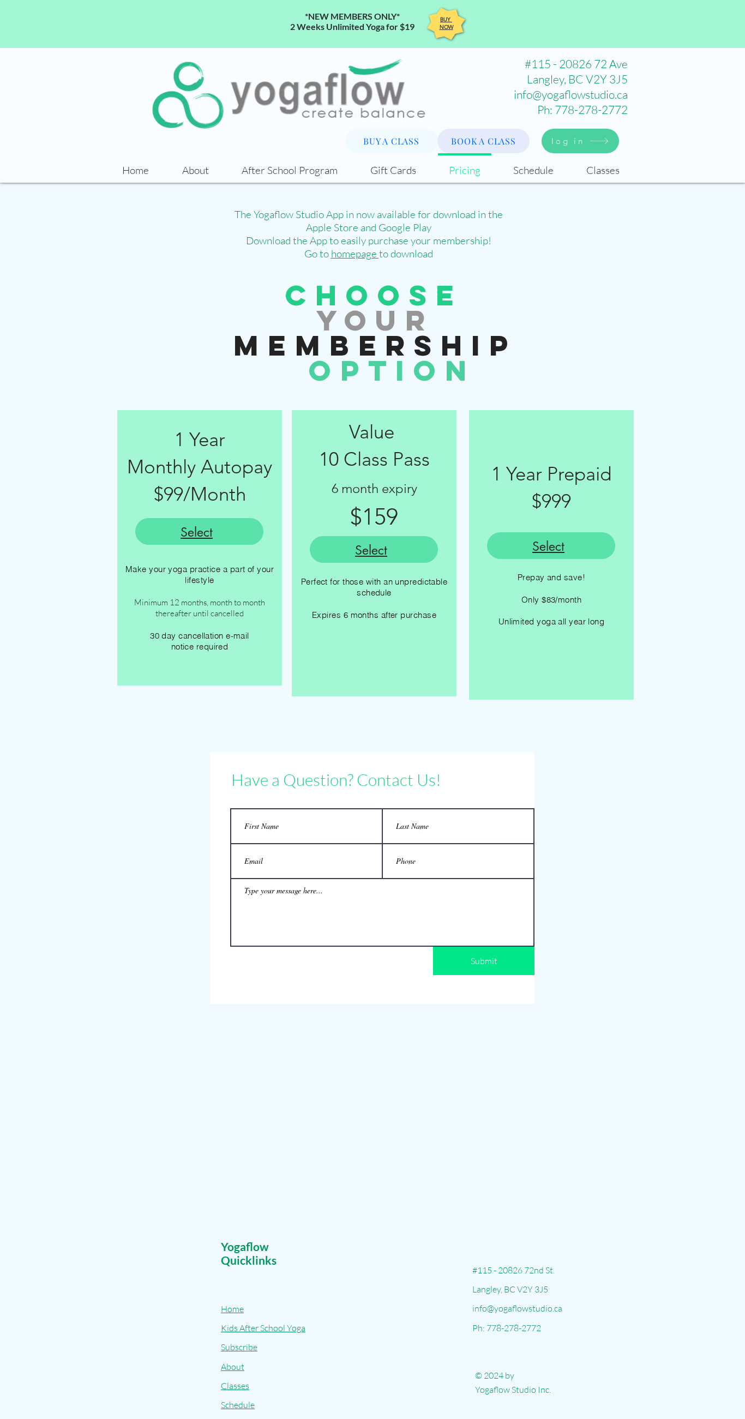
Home (232, 1308)
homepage (355, 253)
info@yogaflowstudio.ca (571, 94)
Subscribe (239, 1347)
